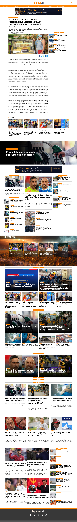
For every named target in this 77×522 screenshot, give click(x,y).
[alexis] (31, 251)
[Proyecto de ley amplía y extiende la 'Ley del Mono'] (64, 342)
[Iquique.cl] (5, 2)
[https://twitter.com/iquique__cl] (34, 515)
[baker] (53, 488)
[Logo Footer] (38, 513)
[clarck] (7, 201)
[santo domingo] (7, 231)
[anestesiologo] (53, 452)
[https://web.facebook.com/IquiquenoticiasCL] (30, 515)
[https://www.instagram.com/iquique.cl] (38, 515)
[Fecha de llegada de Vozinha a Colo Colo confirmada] (7, 225)
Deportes (12, 244)
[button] (11, 117)
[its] (55, 185)
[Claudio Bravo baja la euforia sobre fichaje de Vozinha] (46, 251)
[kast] (53, 466)
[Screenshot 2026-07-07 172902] (51, 46)
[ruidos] (55, 178)
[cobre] (53, 459)
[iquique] (38, 5)
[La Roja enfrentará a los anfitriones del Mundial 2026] (61, 251)
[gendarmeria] (53, 474)
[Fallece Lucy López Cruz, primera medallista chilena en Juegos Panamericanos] (7, 219)
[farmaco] (55, 192)
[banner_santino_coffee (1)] (38, 172)
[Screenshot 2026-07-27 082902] (51, 36)
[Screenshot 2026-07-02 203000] (51, 51)
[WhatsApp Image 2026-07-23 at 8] (51, 41)
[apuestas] (7, 213)
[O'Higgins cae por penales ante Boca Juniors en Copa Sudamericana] (7, 207)
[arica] (55, 198)
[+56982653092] (46, 515)
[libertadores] (53, 495)
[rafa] (16, 251)
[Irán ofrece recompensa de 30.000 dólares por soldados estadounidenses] (53, 481)
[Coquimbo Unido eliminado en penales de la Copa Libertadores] (55, 205)
